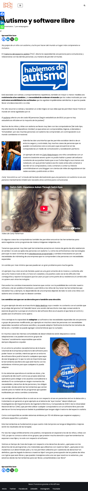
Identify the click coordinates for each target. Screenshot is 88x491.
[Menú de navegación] (20, 5)
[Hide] (1, 31)
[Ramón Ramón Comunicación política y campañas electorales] (8, 5)
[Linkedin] (8, 39)
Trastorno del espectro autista (16, 54)
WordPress (55, 484)
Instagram (45, 489)
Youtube (56, 489)
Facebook (23, 489)
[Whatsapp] (16, 39)
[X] (12, 39)
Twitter (13, 489)
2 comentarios (7, 26)
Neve (30, 484)
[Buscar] (84, 5)
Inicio (4, 489)
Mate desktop (41, 305)
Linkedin (33, 489)
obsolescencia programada (40, 253)
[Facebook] (4, 39)
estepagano (23, 26)
